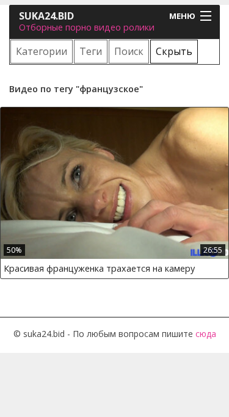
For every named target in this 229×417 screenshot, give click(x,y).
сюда (205, 333)
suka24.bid (46, 16)
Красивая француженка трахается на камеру (99, 268)
